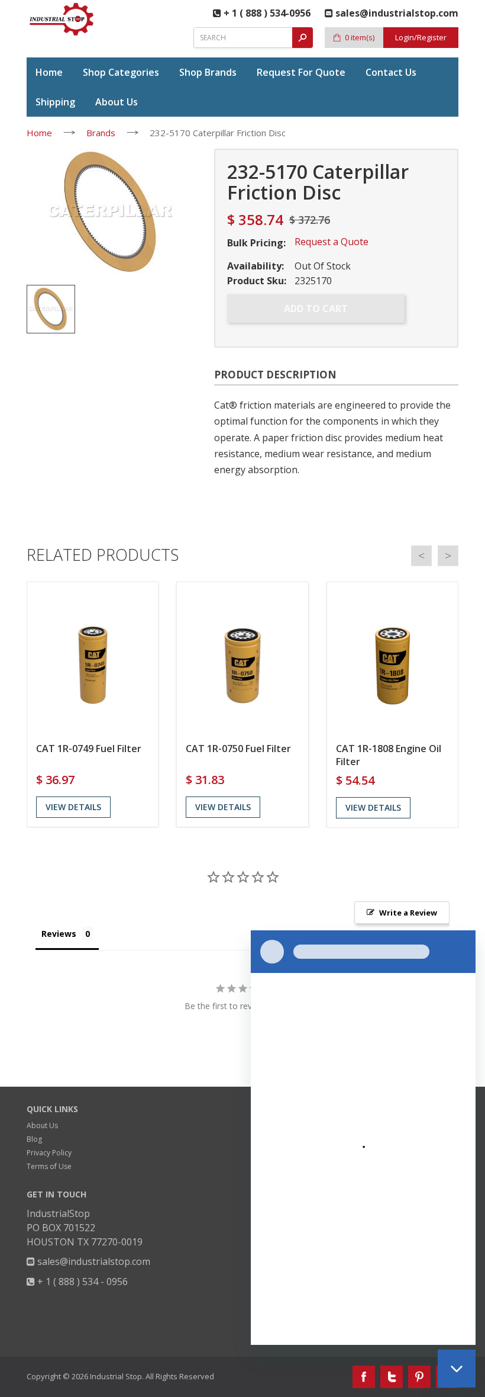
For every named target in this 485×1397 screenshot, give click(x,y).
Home (39, 133)
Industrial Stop (116, 1376)
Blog (34, 1139)
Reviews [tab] (58, 933)
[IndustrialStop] (62, 18)
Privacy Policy (49, 1153)
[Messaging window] (363, 1137)
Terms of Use (49, 1166)
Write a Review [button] (408, 912)
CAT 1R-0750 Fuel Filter (238, 748)
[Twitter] (391, 1377)
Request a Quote (331, 241)
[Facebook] (364, 1377)
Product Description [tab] (275, 374)
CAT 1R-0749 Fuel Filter (88, 748)
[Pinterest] (419, 1377)
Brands (100, 133)
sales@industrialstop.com (92, 1261)
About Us (42, 1125)
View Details (73, 806)
